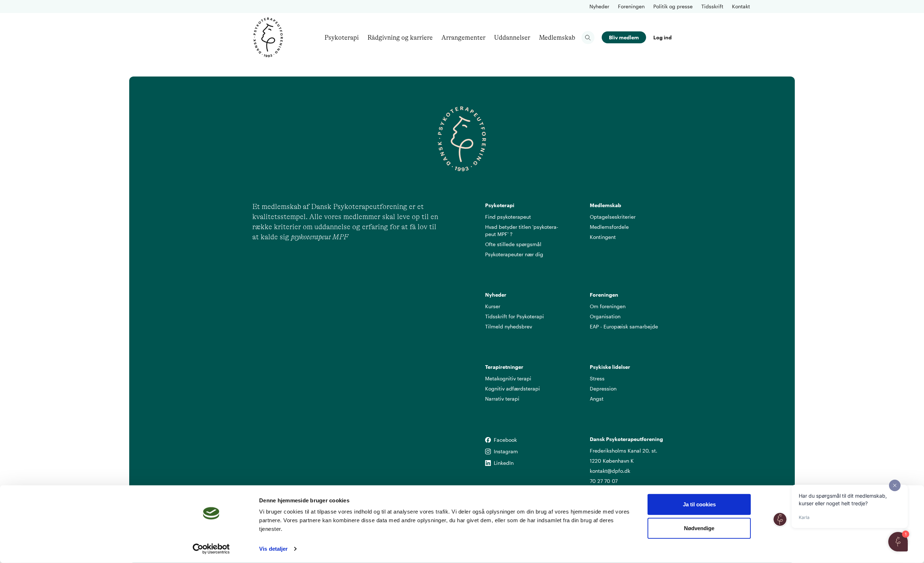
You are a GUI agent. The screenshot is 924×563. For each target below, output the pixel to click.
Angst (596, 399)
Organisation (605, 316)
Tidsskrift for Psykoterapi (514, 316)
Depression (603, 388)
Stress (597, 378)
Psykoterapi (341, 37)
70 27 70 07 (604, 481)
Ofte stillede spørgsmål (513, 244)
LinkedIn (488, 463)
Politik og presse (673, 6)
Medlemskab (557, 37)
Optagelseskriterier (613, 217)
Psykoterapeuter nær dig (514, 254)
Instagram (488, 451)
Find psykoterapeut (508, 217)
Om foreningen (608, 306)
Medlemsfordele (609, 227)
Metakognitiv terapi (508, 378)
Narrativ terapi (502, 399)
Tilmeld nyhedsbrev (508, 326)
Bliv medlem (624, 37)
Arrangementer (463, 37)
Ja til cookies (699, 504)
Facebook (488, 440)
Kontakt (741, 6)
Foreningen (631, 6)
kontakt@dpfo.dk (610, 471)
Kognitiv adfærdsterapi (512, 388)
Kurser (492, 306)
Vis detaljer (273, 549)
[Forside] (268, 37)
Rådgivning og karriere (400, 37)
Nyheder (599, 6)
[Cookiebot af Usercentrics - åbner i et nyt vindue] (211, 549)
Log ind (662, 37)
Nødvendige (699, 528)
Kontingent (603, 237)
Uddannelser (512, 37)
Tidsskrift (712, 6)
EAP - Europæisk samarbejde (624, 326)
